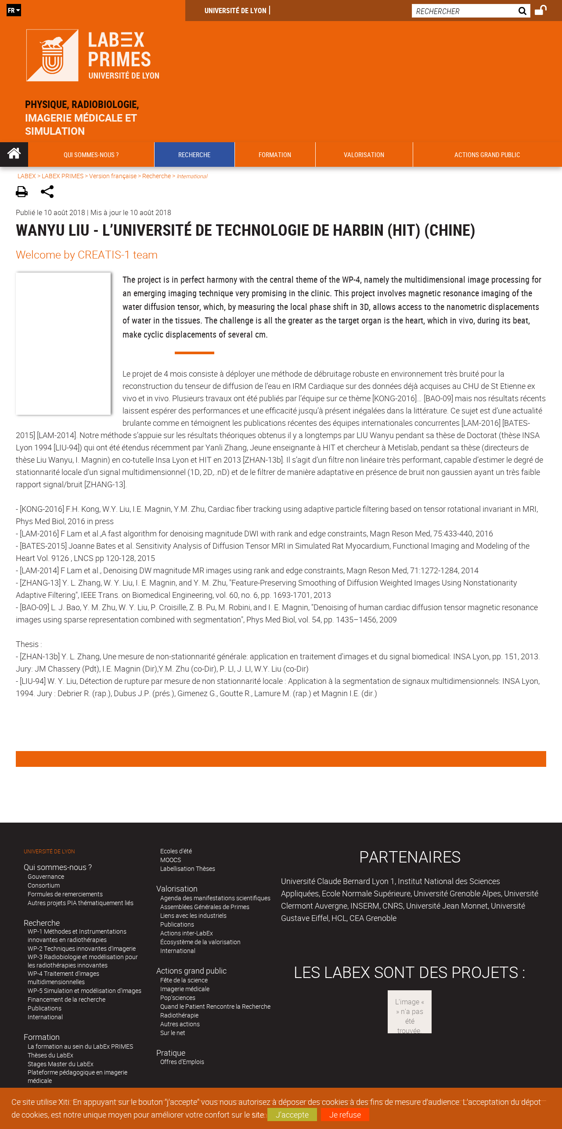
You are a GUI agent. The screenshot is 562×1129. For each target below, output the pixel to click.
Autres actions (180, 1024)
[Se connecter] (546, 11)
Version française (113, 176)
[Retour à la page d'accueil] (92, 53)
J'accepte (292, 1114)
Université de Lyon (236, 10)
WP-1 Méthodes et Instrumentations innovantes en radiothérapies (77, 935)
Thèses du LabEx (50, 1055)
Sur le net (172, 1032)
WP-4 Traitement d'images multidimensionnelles (63, 977)
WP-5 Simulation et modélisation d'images (84, 990)
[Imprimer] (25, 193)
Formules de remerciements (65, 894)
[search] (471, 11)
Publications (44, 1008)
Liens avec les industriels (193, 915)
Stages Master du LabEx (61, 1064)
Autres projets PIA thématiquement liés (80, 903)
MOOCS (170, 860)
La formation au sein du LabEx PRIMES (80, 1046)
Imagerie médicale (184, 989)
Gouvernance (46, 876)
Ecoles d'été (176, 851)
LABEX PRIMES (62, 176)
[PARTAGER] (50, 193)
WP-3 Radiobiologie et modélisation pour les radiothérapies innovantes (83, 961)
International (45, 1017)
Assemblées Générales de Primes (204, 906)
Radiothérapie (179, 1015)
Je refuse (345, 1114)
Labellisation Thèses (187, 868)
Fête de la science (184, 980)
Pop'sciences (177, 997)
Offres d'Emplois (182, 1061)
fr (11, 10)
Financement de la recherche (66, 999)
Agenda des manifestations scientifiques (215, 898)
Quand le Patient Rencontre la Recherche (215, 1006)
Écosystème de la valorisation (200, 942)
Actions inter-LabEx (186, 933)
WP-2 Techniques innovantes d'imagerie (82, 948)
